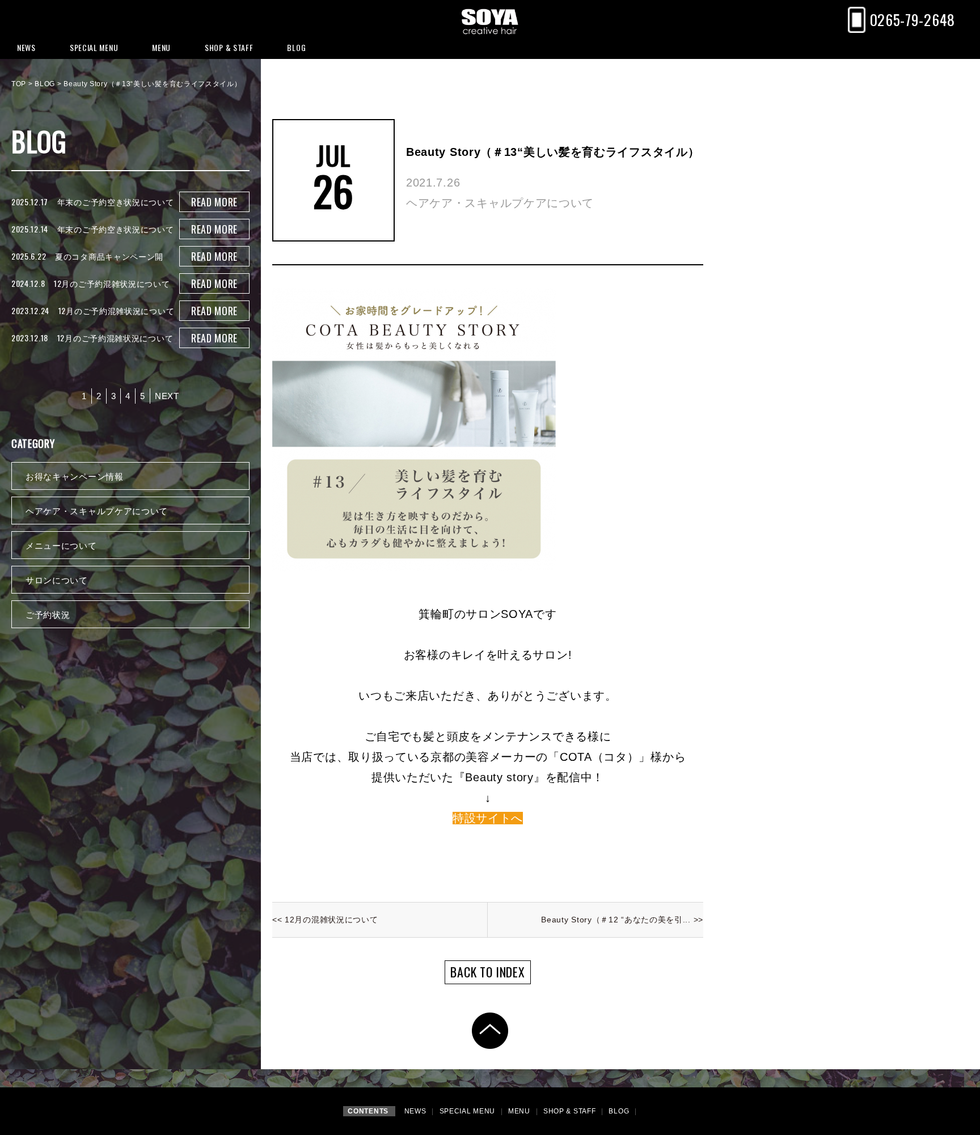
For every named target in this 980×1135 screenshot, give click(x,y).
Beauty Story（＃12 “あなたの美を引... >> (622, 919)
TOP (18, 84)
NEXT (167, 396)
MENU (520, 1111)
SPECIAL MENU (468, 1111)
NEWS (416, 1111)
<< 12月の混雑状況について (325, 919)
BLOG (45, 84)
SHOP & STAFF (570, 1111)
